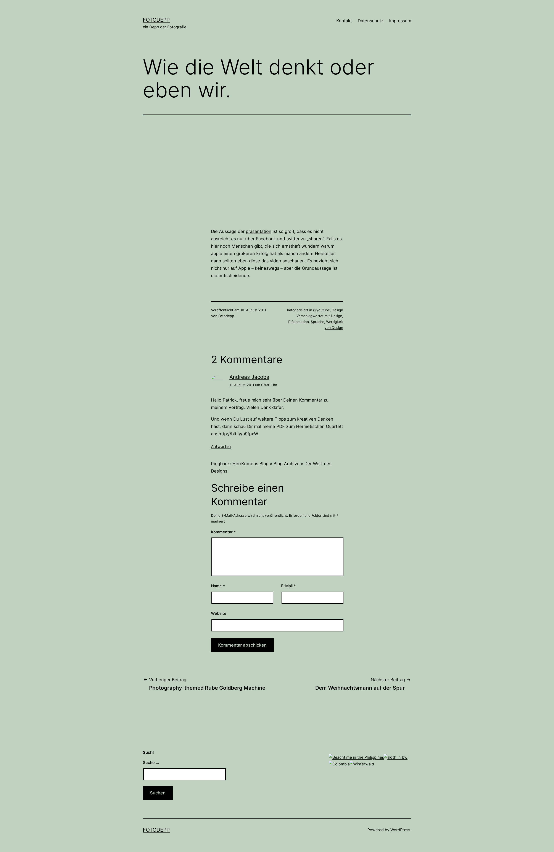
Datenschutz (370, 20)
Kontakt (344, 20)
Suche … (151, 762)
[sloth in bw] (395, 757)
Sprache (317, 322)
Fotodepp (156, 20)
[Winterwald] (362, 764)
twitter (293, 238)
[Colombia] (339, 764)
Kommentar (223, 532)
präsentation (258, 231)
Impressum (400, 20)
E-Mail (288, 586)
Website (218, 613)
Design (337, 310)
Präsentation (298, 322)
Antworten (221, 446)
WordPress (400, 830)
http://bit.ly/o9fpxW (238, 433)
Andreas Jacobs (249, 377)
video (275, 260)
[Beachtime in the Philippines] (356, 757)
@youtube (321, 310)
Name (218, 586)
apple (216, 253)
